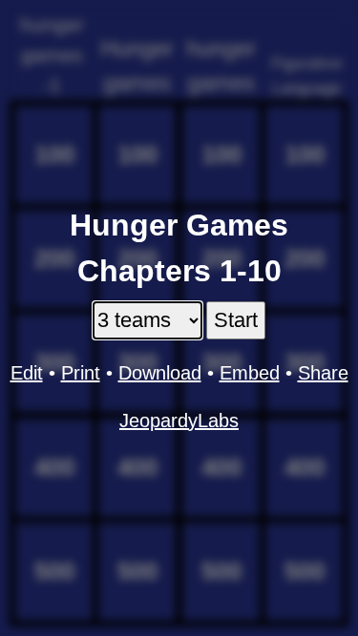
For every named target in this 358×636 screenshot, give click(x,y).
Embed (250, 372)
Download (159, 372)
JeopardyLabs (179, 420)
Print (80, 372)
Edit (27, 372)
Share (323, 372)
